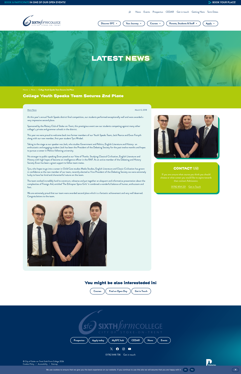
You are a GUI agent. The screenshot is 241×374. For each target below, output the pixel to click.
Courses (154, 23)
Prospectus (79, 340)
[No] (235, 370)
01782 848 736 (113, 354)
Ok (185, 370)
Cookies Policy (28, 364)
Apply (209, 23)
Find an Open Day (118, 291)
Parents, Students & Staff (181, 23)
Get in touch (129, 354)
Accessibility (43, 364)
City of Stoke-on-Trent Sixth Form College (42, 361)
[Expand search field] (130, 12)
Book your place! (224, 2)
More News (32, 110)
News (33, 89)
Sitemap (54, 364)
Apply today (98, 340)
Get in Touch (194, 186)
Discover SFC (107, 23)
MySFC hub (118, 340)
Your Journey (132, 23)
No (192, 370)
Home (25, 89)
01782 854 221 (178, 186)
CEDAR (136, 340)
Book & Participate (16, 2)
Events (164, 340)
